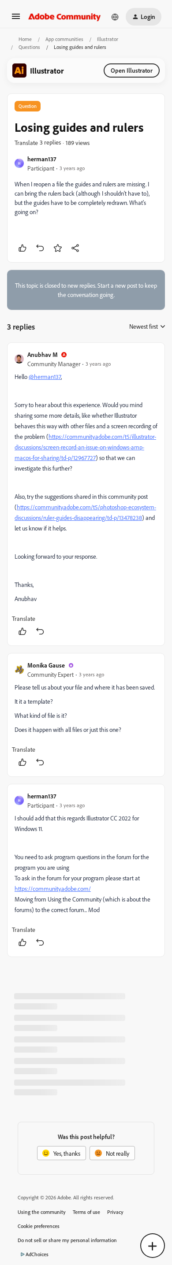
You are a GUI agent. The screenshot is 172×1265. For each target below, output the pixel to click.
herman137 (41, 159)
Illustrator (107, 39)
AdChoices (37, 1254)
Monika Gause (46, 665)
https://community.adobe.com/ (53, 888)
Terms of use (86, 1212)
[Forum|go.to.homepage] (64, 17)
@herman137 (45, 376)
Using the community (42, 1212)
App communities (64, 39)
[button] (16, 19)
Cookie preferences (39, 1226)
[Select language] (115, 17)
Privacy (115, 1212)
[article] (86, 494)
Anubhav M (42, 354)
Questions (29, 47)
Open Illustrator (132, 70)
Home (25, 39)
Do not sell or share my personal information (67, 1240)
